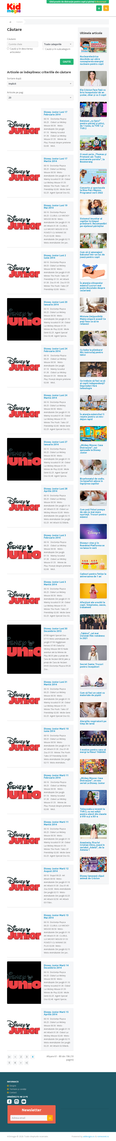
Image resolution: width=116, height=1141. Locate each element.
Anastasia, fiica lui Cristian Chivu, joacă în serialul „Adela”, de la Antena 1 (92, 846)
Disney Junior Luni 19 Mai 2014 (55, 206)
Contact (13, 1092)
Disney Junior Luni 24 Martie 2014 (55, 396)
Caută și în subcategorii (57, 49)
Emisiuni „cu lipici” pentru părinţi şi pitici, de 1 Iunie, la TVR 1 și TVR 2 (92, 125)
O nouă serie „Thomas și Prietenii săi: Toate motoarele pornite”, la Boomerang (93, 158)
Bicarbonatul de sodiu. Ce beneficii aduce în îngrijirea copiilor (92, 481)
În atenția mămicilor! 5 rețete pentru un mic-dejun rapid (92, 416)
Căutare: (11, 39)
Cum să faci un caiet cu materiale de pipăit (92, 694)
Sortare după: (14, 78)
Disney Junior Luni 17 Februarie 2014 (55, 113)
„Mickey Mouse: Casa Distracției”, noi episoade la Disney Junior (91, 449)
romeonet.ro (103, 1136)
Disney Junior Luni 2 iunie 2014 (55, 256)
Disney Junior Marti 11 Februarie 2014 (56, 776)
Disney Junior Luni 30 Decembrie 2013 (55, 629)
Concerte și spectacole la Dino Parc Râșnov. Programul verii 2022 (92, 190)
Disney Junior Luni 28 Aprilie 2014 (55, 489)
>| (27, 1062)
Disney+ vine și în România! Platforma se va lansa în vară (92, 545)
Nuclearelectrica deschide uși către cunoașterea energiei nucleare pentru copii (92, 60)
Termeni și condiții (17, 1089)
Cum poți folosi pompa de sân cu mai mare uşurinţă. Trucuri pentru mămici (93, 513)
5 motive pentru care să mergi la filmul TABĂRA (93, 750)
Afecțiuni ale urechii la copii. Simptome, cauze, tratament (93, 605)
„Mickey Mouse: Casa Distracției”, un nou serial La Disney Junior (92, 780)
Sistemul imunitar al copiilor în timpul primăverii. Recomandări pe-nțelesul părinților (93, 222)
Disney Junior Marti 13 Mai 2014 (56, 916)
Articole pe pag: (15, 92)
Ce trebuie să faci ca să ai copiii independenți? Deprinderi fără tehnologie (92, 384)
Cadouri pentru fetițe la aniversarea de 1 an (93, 575)
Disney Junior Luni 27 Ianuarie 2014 (55, 443)
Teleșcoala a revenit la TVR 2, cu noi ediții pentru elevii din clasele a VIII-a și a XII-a (93, 813)
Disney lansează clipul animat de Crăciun (92, 877)
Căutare (19, 22)
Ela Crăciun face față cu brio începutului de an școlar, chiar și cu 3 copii (93, 92)
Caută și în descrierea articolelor (21, 50)
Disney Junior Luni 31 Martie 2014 (55, 683)
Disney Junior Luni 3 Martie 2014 (55, 583)
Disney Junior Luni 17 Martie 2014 (55, 159)
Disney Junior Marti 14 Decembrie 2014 (56, 966)
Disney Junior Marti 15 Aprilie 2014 (56, 1013)
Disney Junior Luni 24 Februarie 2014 (55, 349)
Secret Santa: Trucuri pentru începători (91, 665)
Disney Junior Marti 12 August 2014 (56, 869)
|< (9, 1056)
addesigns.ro (89, 1136)
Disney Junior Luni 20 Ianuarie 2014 (55, 303)
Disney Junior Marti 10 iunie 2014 (56, 729)
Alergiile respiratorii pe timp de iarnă (93, 722)
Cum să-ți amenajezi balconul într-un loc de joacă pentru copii (92, 254)
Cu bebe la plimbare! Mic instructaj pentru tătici (91, 352)
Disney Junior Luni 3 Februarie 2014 (55, 536)
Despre (12, 1085)
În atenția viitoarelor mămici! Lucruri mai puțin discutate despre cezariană (92, 287)
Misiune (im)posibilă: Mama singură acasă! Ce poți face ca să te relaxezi (93, 320)
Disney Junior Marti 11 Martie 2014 (56, 823)
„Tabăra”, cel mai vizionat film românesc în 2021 (92, 636)
